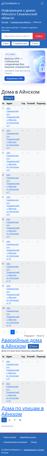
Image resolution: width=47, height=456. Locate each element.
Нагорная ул (7, 426)
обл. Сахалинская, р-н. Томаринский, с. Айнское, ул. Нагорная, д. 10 (13, 250)
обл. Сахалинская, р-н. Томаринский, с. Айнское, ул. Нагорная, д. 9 (13, 228)
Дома (6, 43)
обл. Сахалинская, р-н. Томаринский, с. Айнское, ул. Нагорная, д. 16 (12, 392)
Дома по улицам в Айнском (22, 411)
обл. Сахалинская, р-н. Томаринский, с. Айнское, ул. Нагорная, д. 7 (13, 184)
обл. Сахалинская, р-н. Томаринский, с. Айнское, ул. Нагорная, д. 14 (13, 317)
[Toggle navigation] (42, 3)
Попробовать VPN (14, 78)
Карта (10, 98)
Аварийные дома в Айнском (21, 343)
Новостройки (9, 437)
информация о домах (34, 449)
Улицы (35, 43)
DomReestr (12, 3)
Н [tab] (4, 420)
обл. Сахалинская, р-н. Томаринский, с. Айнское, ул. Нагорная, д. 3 (13, 117)
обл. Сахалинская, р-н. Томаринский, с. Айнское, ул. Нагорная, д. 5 (13, 139)
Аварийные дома (21, 43)
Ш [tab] (20, 420)
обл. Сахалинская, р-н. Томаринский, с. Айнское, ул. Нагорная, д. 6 (13, 161)
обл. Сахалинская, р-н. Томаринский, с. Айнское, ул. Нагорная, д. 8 (13, 206)
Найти (39, 36)
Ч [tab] (14, 420)
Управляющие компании (15, 442)
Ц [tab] (9, 420)
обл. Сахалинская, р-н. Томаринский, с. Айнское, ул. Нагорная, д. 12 (13, 294)
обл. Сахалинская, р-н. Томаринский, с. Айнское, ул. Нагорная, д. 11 (13, 272)
